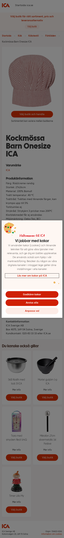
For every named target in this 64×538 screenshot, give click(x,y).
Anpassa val (32, 310)
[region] (32, 269)
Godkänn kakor (32, 294)
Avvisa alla (32, 302)
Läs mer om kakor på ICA (32, 275)
